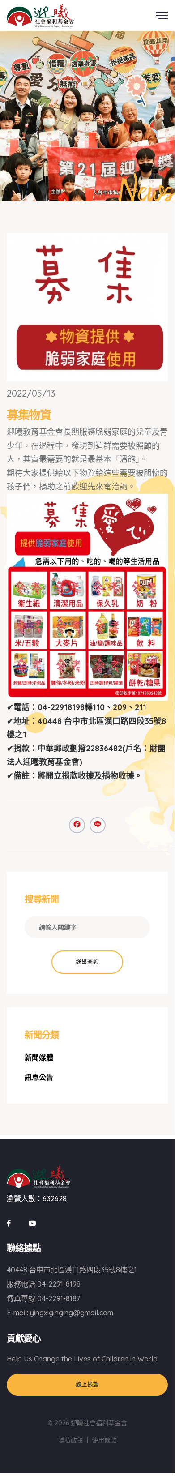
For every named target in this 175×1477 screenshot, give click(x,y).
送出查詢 (87, 962)
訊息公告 (39, 1077)
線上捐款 (87, 1384)
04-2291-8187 (58, 1298)
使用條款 (104, 1440)
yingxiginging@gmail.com (71, 1312)
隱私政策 (70, 1440)
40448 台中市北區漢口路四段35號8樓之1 (72, 1269)
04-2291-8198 (59, 1284)
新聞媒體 (39, 1057)
